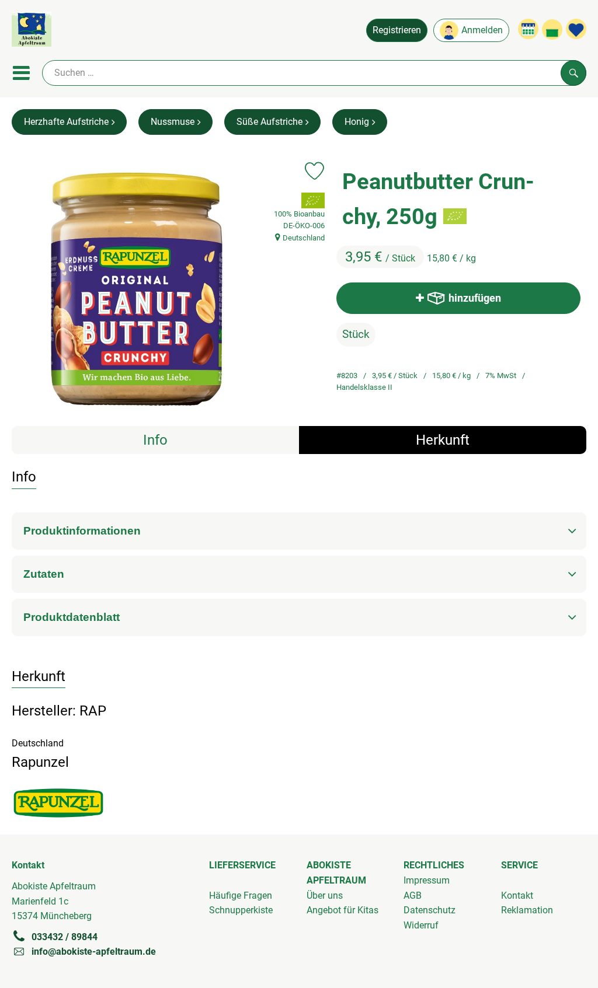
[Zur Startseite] (31, 31)
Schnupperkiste (241, 910)
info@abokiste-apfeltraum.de (94, 951)
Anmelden (482, 30)
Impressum (427, 880)
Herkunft (443, 440)
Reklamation (527, 910)
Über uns (325, 895)
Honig (357, 121)
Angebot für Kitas (342, 910)
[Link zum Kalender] (528, 29)
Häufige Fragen (240, 895)
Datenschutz (430, 910)
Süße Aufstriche (270, 121)
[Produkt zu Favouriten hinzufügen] (314, 171)
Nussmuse (172, 121)
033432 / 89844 (65, 936)
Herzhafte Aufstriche (66, 121)
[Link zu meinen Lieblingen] (576, 29)
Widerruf (421, 925)
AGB (413, 895)
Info (155, 440)
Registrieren (397, 30)
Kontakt (517, 895)
